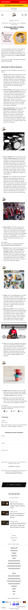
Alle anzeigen (14, 497)
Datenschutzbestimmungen (10, 473)
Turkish (14, 557)
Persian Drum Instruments (14, 583)
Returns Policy (14, 537)
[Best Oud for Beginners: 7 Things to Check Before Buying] (5, 513)
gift (18, 23)
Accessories (14, 555)
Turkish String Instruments (14, 560)
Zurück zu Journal (15, 484)
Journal (16, 20)
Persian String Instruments (14, 575)
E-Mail (3, 443)
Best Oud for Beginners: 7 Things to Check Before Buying (17, 515)
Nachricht (4, 450)
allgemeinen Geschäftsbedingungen (13, 472)
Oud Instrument (14, 550)
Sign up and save (13, 544)
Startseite (11, 20)
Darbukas (14, 552)
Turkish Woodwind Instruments (14, 565)
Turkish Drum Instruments (14, 568)
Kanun (14, 591)
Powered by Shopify (14, 608)
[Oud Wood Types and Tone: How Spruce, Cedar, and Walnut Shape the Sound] (5, 523)
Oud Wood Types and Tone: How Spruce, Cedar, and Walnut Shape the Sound (18, 525)
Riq (14, 593)
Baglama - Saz (14, 547)
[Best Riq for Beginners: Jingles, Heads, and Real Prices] (5, 503)
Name (3, 435)
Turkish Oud (14, 585)
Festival (14, 588)
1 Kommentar (22, 23)
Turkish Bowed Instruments (14, 563)
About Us (14, 535)
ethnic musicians (13, 23)
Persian (14, 573)
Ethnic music (5, 23)
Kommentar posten (14, 466)
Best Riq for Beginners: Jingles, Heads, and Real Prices (17, 505)
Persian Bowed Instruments (14, 578)
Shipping (14, 540)
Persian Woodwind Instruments (14, 580)
